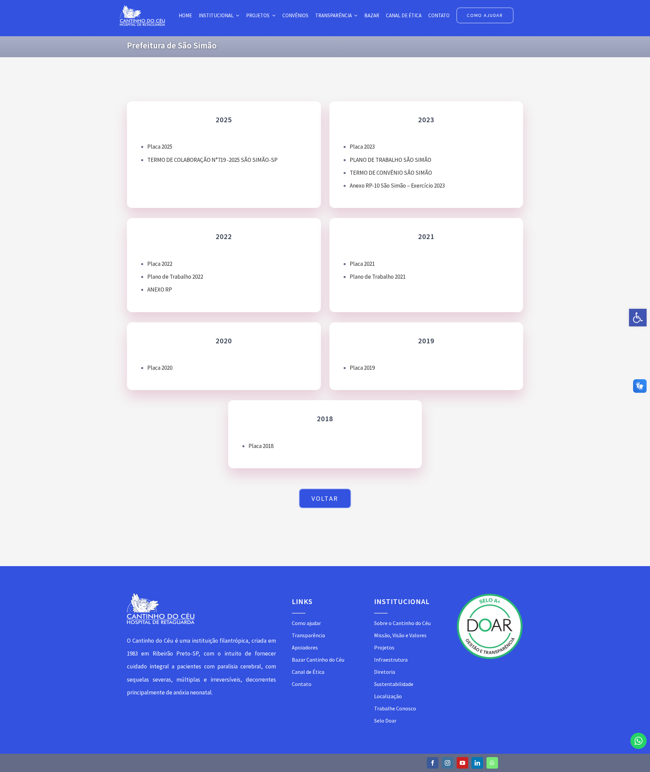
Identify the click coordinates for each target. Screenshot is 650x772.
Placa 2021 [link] (362, 263)
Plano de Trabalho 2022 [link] (175, 276)
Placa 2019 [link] (362, 367)
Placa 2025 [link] (159, 146)
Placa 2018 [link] (261, 446)
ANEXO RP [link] (159, 289)
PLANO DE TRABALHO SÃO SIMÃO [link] (390, 160)
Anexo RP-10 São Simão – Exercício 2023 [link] (397, 185)
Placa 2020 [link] (159, 367)
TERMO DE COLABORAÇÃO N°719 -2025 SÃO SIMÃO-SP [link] (212, 160)
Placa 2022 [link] (159, 263)
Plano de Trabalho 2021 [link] (378, 276)
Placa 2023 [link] (362, 146)
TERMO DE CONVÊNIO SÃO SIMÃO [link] (391, 172)
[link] (638, 317)
